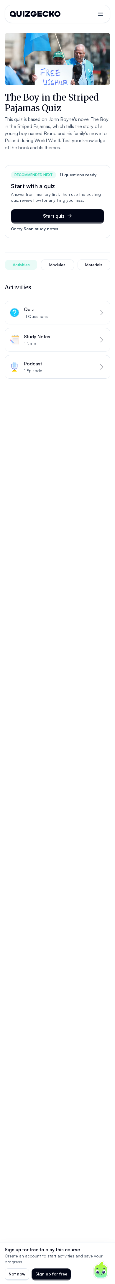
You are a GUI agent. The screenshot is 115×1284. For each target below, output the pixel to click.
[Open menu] (100, 14)
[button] (57, 312)
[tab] (21, 265)
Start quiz (54, 216)
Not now (17, 1273)
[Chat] (100, 1269)
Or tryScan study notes (34, 228)
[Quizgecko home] (35, 14)
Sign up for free (51, 1273)
